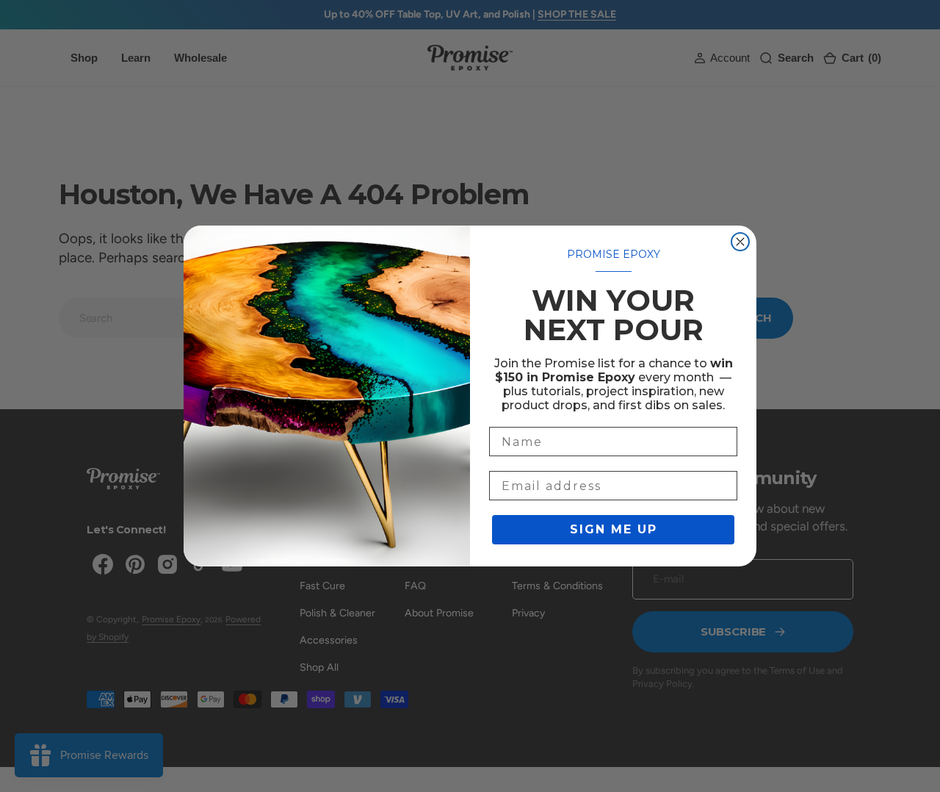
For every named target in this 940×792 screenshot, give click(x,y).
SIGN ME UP (613, 529)
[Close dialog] (740, 242)
